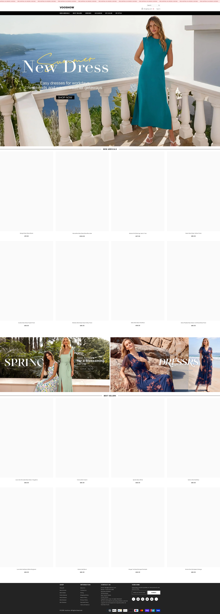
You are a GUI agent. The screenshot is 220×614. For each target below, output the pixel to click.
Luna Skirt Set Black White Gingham (26, 569)
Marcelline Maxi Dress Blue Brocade (82, 233)
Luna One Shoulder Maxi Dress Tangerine (27, 480)
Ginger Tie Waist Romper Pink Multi (138, 569)
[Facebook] (133, 599)
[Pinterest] (142, 599)
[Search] (153, 5)
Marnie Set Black (82, 569)
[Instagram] (138, 599)
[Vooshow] (55, 364)
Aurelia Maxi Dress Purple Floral (26, 323)
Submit (153, 592)
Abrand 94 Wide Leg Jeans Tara (138, 233)
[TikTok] (147, 599)
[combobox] (152, 5)
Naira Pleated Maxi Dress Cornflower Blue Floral (193, 323)
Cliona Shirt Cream (82, 480)
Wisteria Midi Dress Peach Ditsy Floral (82, 323)
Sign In (158, 9)
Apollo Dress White (138, 480)
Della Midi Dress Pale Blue (138, 322)
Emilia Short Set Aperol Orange (193, 569)
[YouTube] (151, 599)
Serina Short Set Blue (193, 480)
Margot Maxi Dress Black (26, 233)
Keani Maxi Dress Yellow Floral (193, 233)
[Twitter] (156, 599)
